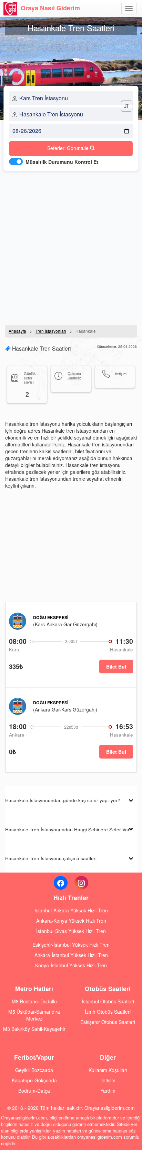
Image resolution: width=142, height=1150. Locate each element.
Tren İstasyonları (51, 331)
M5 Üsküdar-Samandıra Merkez (34, 1015)
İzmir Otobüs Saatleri (108, 1011)
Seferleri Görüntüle (68, 148)
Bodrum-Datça (34, 1090)
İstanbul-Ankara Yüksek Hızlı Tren (71, 910)
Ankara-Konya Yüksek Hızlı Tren (71, 920)
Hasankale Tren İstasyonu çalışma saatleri (51, 858)
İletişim (107, 1080)
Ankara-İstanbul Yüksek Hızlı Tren (71, 955)
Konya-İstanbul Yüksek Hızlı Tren (71, 965)
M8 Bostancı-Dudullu (34, 1001)
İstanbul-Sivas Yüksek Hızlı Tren (71, 930)
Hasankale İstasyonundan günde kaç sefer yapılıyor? (62, 800)
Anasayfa (17, 331)
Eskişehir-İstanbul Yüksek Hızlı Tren (71, 944)
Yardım (107, 1090)
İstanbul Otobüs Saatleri (108, 1001)
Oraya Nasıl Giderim (50, 7)
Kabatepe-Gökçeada (34, 1080)
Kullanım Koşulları (108, 1070)
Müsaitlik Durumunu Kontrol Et (62, 161)
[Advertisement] (71, 246)
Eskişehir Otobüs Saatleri (107, 1021)
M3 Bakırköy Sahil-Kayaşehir (34, 1028)
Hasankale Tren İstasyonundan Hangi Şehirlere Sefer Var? (68, 829)
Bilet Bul (116, 666)
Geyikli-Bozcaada (34, 1070)
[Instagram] (81, 883)
